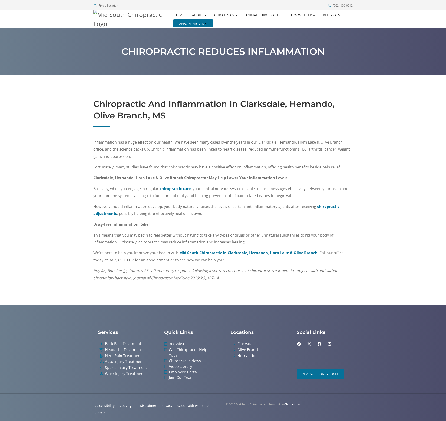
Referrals (331, 15)
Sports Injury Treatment (126, 367)
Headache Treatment (123, 349)
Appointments (191, 23)
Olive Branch (248, 349)
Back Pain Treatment (123, 343)
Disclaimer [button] (148, 405)
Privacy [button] (166, 405)
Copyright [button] (127, 405)
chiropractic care (175, 188)
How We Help (300, 15)
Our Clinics (224, 15)
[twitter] (309, 344)
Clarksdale (246, 343)
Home (179, 15)
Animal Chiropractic (263, 15)
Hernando (246, 355)
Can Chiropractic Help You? (188, 352)
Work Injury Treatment (125, 373)
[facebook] (319, 344)
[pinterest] (299, 344)
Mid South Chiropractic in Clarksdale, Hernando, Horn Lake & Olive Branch (248, 252)
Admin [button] (100, 413)
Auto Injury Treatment (124, 361)
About (197, 15)
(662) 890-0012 (342, 5)
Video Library (180, 366)
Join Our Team (181, 377)
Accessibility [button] (105, 405)
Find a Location (108, 5)
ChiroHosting (292, 404)
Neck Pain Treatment (123, 355)
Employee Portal (183, 372)
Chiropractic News (185, 360)
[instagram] (329, 344)
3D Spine (176, 344)
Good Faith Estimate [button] (193, 405)
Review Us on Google (320, 374)
